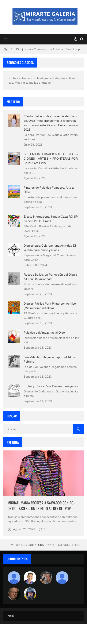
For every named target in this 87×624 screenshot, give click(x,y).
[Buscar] (82, 39)
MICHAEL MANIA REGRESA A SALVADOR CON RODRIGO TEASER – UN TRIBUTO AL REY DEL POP (41, 505)
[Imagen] (43, 473)
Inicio (10, 615)
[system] (75, 39)
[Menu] (5, 39)
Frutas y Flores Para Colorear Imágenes (51, 386)
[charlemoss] (14, 593)
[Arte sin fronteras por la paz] (30, 577)
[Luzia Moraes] (46, 577)
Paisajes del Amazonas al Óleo (44, 332)
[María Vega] (62, 577)
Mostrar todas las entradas (33, 82)
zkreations (36, 545)
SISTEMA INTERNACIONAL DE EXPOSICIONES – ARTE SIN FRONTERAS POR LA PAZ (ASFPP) (51, 158)
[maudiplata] (30, 593)
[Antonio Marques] (14, 577)
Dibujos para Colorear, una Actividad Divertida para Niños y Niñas (50, 49)
